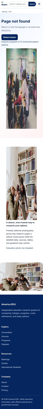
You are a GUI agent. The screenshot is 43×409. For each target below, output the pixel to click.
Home (4, 12)
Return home (9, 37)
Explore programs (9, 42)
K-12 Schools (24, 42)
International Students (11, 367)
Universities (6, 332)
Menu (39, 4)
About (4, 382)
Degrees (5, 344)
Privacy (4, 390)
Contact (4, 386)
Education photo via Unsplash (19, 248)
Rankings (5, 359)
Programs (5, 340)
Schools (5, 336)
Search (32, 4)
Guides (4, 363)
